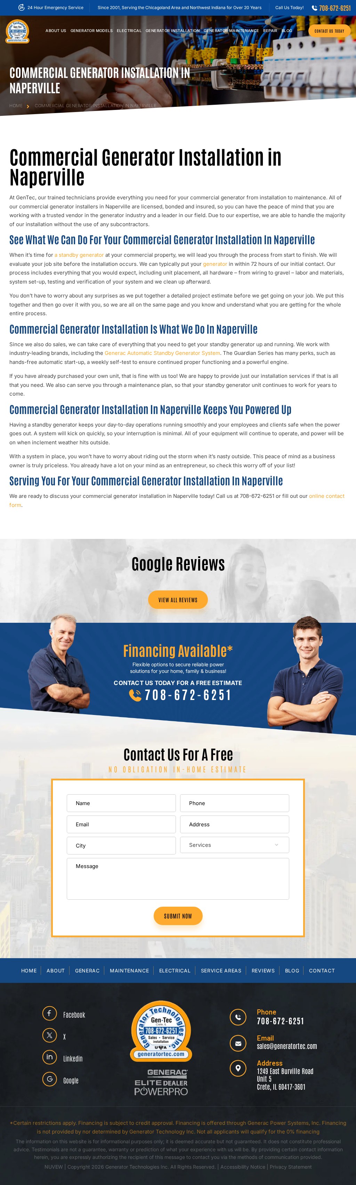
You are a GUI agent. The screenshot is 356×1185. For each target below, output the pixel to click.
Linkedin (73, 1058)
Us (56, 30)
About (56, 970)
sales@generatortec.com (287, 1045)
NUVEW (53, 1167)
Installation (173, 30)
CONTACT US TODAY (330, 30)
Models (92, 30)
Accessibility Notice (243, 1167)
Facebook (74, 1014)
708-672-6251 (335, 8)
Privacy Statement (291, 1167)
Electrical (129, 30)
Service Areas (221, 970)
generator (215, 264)
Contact (322, 970)
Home (29, 970)
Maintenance (231, 30)
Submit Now (178, 915)
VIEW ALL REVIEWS (178, 599)
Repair (270, 30)
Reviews (263, 970)
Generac (87, 970)
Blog (287, 30)
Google (71, 1080)
